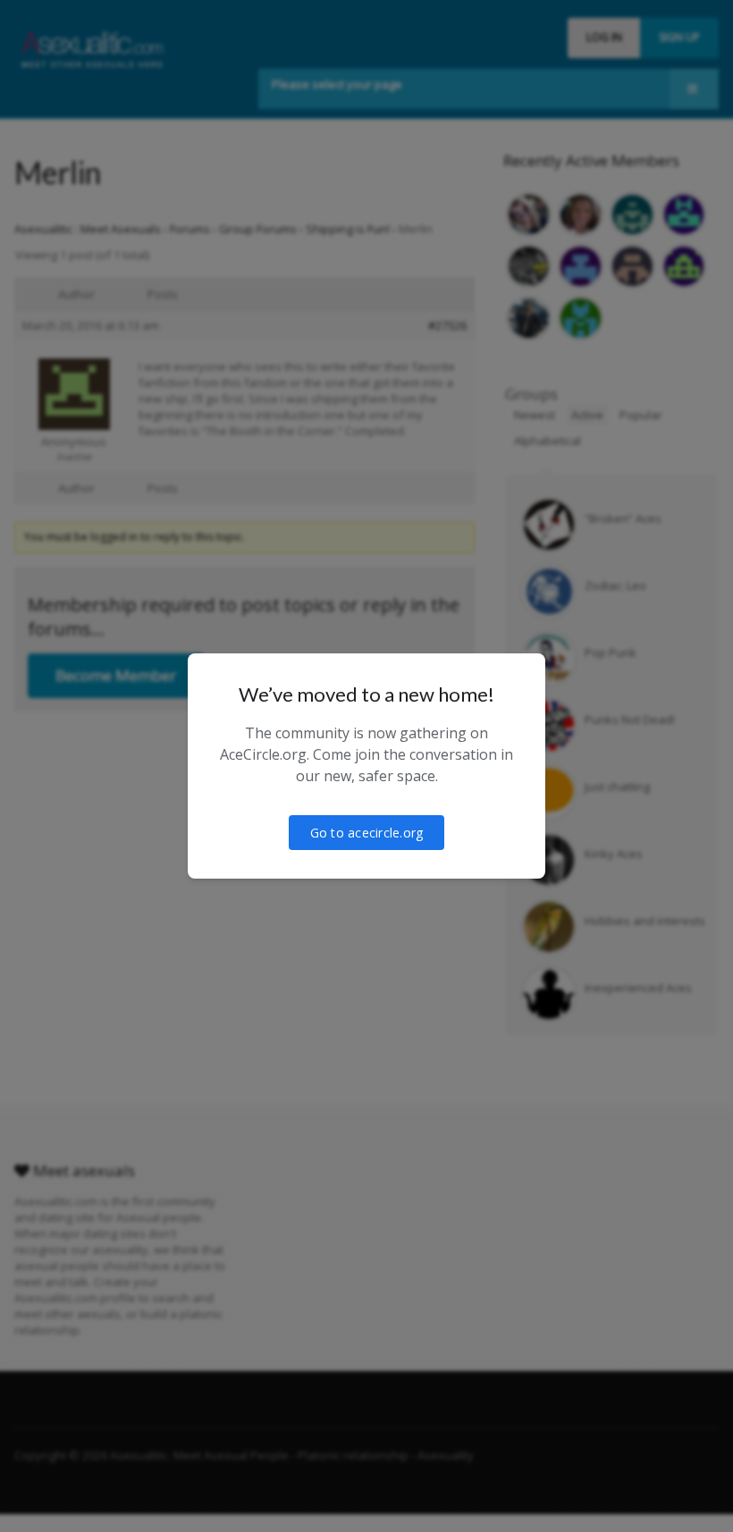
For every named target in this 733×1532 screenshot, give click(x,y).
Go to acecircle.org (367, 832)
